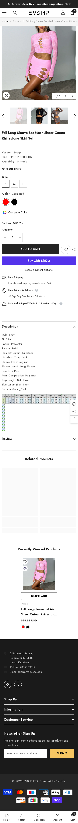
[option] (39, 63)
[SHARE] (73, 249)
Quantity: (7, 230)
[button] (65, 96)
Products (17, 21)
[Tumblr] (18, 684)
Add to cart (30, 249)
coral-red (23, 627)
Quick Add (39, 596)
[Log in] (63, 13)
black (28, 627)
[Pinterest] (7, 684)
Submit (62, 753)
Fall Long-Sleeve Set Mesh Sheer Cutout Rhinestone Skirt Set (39, 612)
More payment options (39, 270)
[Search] (15, 13)
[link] (20, 524)
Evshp (17, 152)
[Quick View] (25, 568)
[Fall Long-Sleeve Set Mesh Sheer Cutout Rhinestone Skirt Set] (39, 574)
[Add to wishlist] (65, 249)
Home (5, 21)
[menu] (4, 12)
